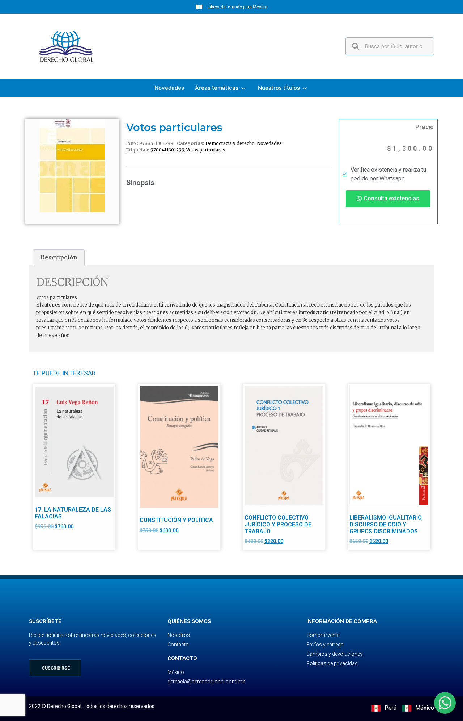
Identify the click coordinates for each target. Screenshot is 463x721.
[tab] (59, 257)
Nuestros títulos (279, 87)
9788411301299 (167, 150)
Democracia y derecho (230, 143)
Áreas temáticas (216, 87)
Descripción (58, 257)
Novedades (169, 87)
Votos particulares (205, 150)
